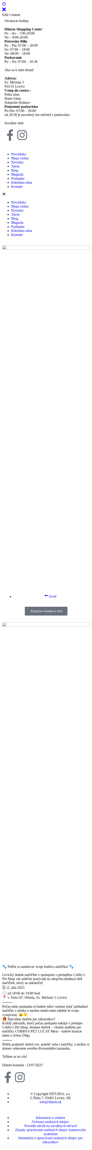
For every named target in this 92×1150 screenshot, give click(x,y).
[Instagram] (22, 135)
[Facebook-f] (10, 135)
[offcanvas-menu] (4, 5)
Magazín (17, 174)
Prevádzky (18, 154)
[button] (46, 194)
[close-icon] (4, 11)
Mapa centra (20, 158)
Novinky (17, 162)
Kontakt (17, 186)
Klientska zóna (21, 182)
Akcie (15, 166)
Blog (14, 170)
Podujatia (17, 178)
